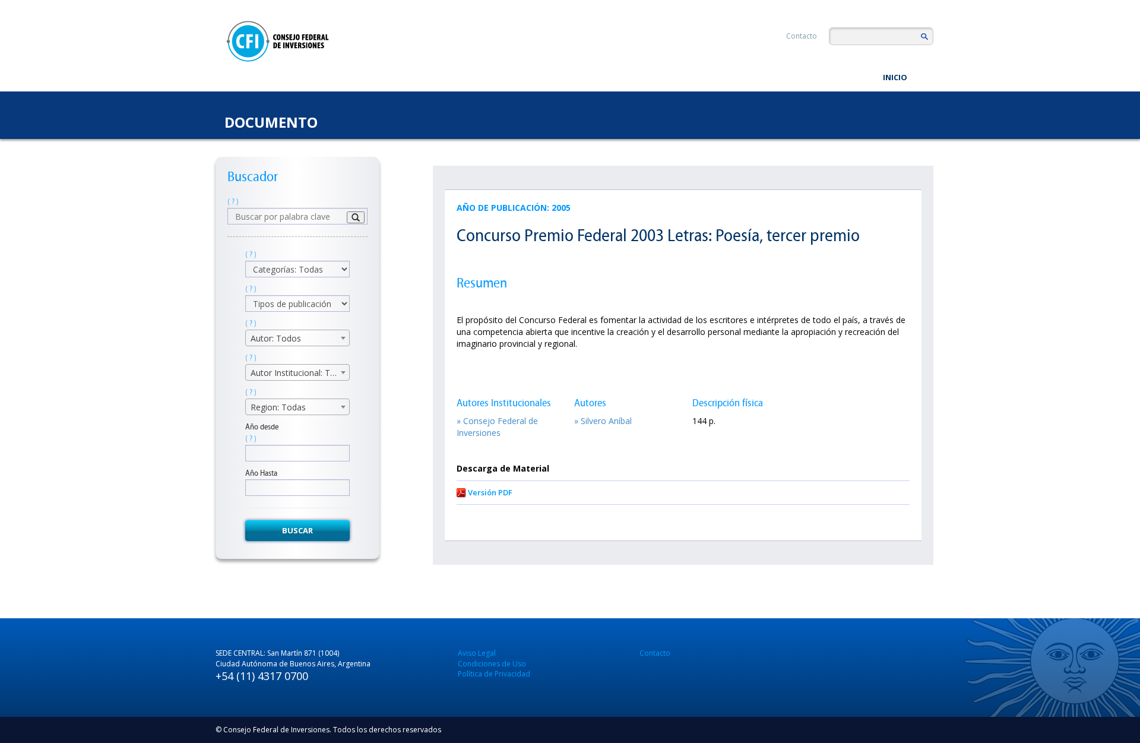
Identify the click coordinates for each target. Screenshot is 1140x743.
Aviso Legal (477, 653)
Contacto (801, 36)
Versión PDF (490, 492)
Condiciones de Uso (492, 664)
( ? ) (233, 202)
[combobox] (297, 338)
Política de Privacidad (494, 674)
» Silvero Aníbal (603, 420)
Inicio (895, 77)
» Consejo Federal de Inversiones (497, 426)
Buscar (297, 530)
